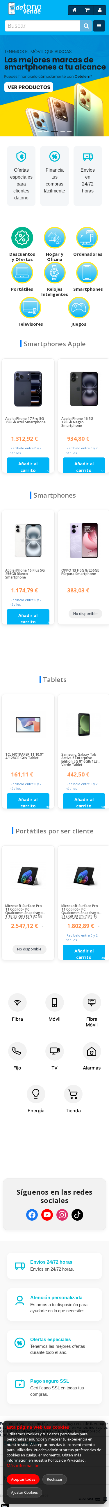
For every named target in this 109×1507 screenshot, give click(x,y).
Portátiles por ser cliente (55, 830)
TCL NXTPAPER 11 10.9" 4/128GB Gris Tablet (24, 756)
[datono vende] (24, 8)
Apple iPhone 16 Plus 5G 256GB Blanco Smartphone (25, 574)
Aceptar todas (23, 1479)
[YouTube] (47, 1215)
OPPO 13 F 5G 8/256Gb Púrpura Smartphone (80, 572)
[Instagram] (62, 1215)
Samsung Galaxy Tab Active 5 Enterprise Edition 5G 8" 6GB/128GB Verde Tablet (81, 760)
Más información (23, 1465)
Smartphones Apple (55, 343)
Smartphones (55, 495)
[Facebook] (32, 1215)
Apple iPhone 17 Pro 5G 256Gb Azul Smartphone (25, 421)
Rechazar (54, 1479)
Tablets (55, 679)
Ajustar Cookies (24, 1492)
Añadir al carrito (27, 467)
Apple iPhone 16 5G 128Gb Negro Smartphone (77, 422)
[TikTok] (77, 1215)
